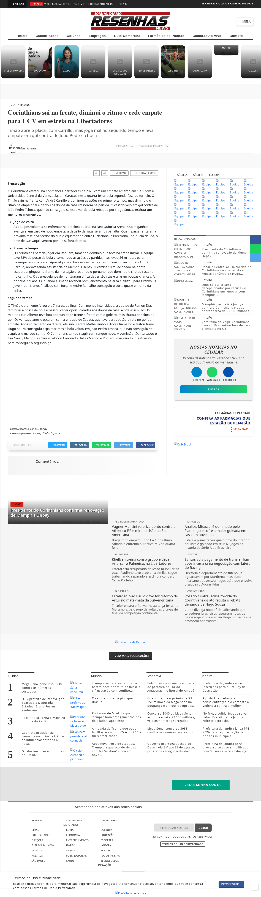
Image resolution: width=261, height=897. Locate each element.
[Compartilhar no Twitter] (255, 257)
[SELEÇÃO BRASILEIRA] (206, 207)
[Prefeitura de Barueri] (130, 642)
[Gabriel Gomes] (234, 207)
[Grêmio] (220, 191)
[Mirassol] (193, 215)
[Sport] (193, 199)
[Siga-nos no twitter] (50, 21)
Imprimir (120, 173)
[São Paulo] (179, 183)
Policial (106, 850)
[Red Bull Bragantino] (220, 207)
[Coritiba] (179, 207)
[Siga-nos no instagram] (37, 21)
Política (37, 855)
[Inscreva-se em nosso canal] (25, 21)
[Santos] (220, 183)
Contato (236, 36)
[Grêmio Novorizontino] (234, 215)
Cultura (106, 830)
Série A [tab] (182, 175)
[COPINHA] (206, 215)
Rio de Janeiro (110, 855)
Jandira (105, 845)
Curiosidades (40, 835)
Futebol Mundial (43, 845)
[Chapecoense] (248, 191)
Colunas (74, 36)
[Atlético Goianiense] (220, 199)
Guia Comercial (127, 36)
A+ (104, 173)
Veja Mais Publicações (131, 656)
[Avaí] (234, 199)
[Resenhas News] (130, 21)
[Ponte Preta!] (179, 199)
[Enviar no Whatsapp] (255, 248)
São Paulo (38, 860)
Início (23, 36)
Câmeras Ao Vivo (207, 36)
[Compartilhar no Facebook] (255, 239)
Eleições (37, 840)
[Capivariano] (220, 215)
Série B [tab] (198, 175)
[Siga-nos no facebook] (12, 21)
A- (96, 173)
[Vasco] (206, 199)
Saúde (69, 860)
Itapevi (70, 845)
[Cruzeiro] (193, 191)
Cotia (69, 830)
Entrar (18, 4)
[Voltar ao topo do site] (256, 538)
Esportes (106, 840)
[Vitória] (193, 207)
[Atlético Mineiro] (179, 191)
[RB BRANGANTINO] (179, 215)
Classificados (47, 36)
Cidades (36, 830)
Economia (72, 835)
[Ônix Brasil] (182, 444)
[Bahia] (248, 199)
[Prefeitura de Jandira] (130, 893)
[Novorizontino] (179, 223)
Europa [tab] (214, 175)
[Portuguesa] (248, 215)
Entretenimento (77, 840)
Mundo (36, 850)
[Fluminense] (248, 183)
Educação (107, 835)
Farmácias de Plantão (166, 36)
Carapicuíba (108, 820)
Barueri (36, 820)
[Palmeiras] (234, 183)
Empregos (97, 36)
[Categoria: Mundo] (226, 54)
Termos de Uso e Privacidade (182, 844)
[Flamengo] (206, 183)
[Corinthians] (193, 183)
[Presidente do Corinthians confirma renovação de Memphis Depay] (58, 521)
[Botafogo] (234, 191)
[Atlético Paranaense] (206, 191)
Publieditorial (76, 855)
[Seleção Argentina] (248, 207)
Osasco (70, 850)
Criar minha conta (202, 785)
